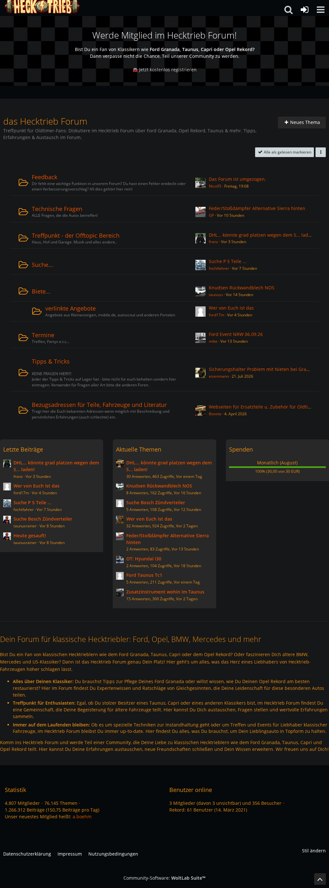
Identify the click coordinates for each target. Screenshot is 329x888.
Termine (43, 335)
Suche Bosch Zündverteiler (42, 519)
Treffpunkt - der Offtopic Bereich (76, 235)
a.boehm (82, 816)
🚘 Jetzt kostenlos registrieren (164, 69)
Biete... (41, 291)
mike (213, 341)
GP (211, 215)
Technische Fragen (57, 209)
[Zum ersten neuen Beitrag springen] (200, 183)
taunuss (216, 294)
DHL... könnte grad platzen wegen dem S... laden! (262, 235)
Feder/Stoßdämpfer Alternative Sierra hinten (257, 208)
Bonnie (215, 414)
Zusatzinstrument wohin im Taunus (165, 592)
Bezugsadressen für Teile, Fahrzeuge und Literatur (99, 405)
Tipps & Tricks (51, 361)
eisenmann (219, 376)
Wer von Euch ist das (231, 308)
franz (213, 241)
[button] (320, 9)
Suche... (42, 264)
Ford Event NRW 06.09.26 (236, 334)
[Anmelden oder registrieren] (304, 9)
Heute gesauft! (29, 535)
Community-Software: (164, 878)
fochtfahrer (219, 268)
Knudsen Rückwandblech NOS (241, 288)
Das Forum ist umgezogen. (237, 179)
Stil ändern (314, 851)
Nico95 (215, 186)
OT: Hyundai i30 (143, 559)
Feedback (44, 177)
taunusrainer (25, 526)
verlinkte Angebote (70, 308)
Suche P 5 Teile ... (227, 261)
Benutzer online (190, 790)
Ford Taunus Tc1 (144, 575)
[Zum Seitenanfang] (320, 879)
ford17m (216, 315)
